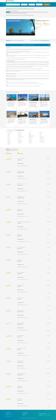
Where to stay (23, 13)
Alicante (9, 135)
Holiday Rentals (12, 12)
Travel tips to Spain (25, 414)
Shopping (13, 13)
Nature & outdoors (45, 12)
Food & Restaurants (25, 12)
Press (6, 415)
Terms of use (7, 413)
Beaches (21, 12)
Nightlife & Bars (8, 13)
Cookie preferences (8, 416)
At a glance (8, 12)
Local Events (35, 12)
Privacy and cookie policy (9, 414)
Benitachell (9, 140)
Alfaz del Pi (9, 133)
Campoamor (9, 143)
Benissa (9, 139)
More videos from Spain (10, 35)
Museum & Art (40, 12)
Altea (8, 137)
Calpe (8, 142)
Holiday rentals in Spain (25, 413)
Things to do (17, 12)
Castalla (9, 144)
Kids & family (31, 12)
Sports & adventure (17, 13)
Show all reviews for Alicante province (45, 25)
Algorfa (9, 134)
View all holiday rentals (39, 40)
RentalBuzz (24, 415)
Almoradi (9, 136)
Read (14, 108)
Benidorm (9, 138)
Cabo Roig (9, 141)
